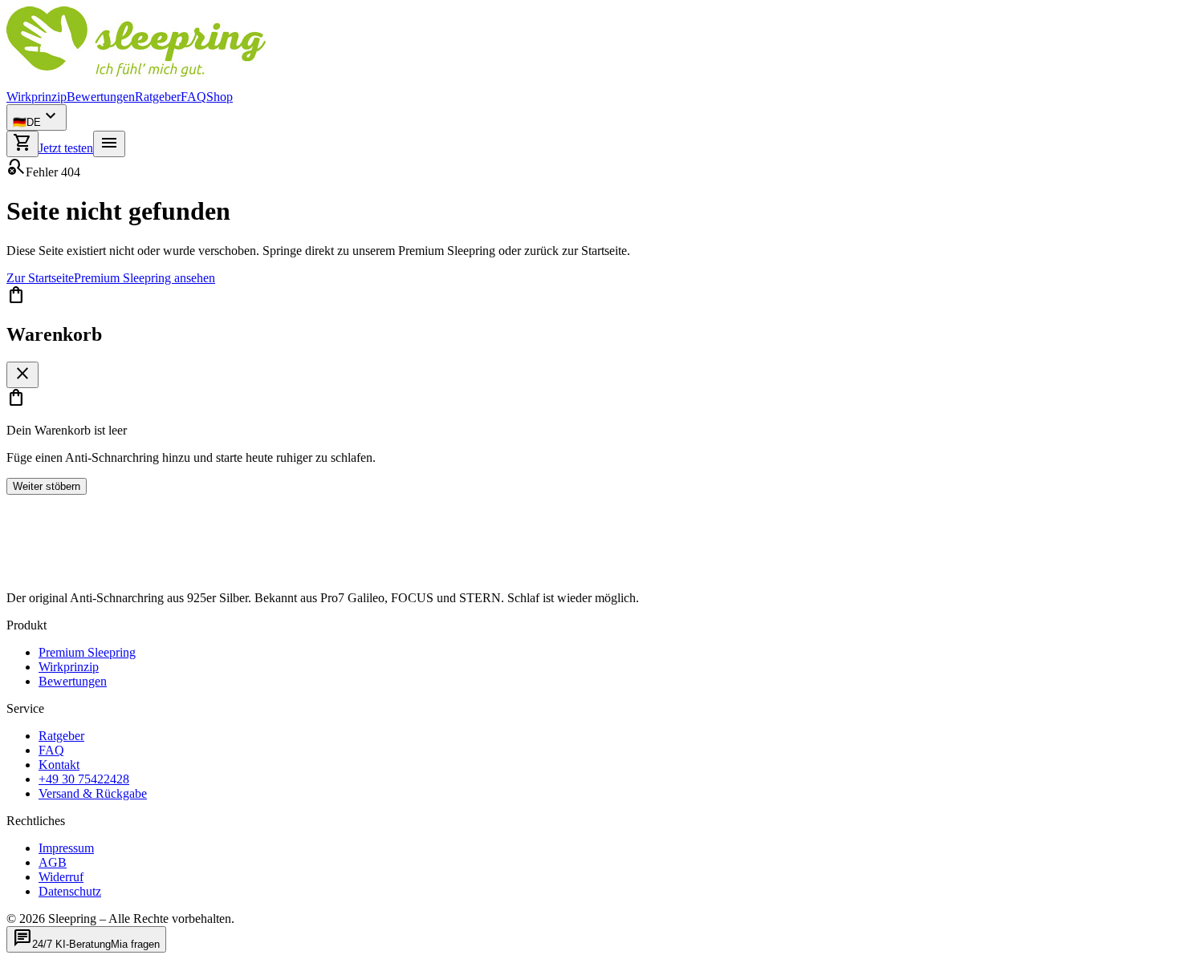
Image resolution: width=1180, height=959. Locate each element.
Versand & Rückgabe (93, 793)
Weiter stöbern (46, 486)
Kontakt (59, 764)
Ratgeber (158, 96)
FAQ (193, 96)
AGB (53, 862)
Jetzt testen (66, 148)
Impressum (66, 848)
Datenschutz (70, 891)
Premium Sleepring (87, 652)
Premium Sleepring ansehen (144, 278)
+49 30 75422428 (84, 779)
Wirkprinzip (36, 96)
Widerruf (61, 877)
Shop (219, 96)
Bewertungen (101, 96)
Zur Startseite (40, 278)
